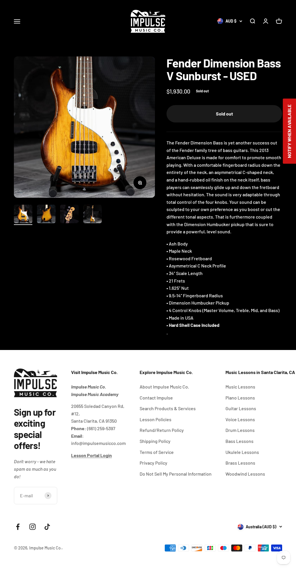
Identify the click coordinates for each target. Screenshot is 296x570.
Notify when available (289, 131)
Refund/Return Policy (162, 430)
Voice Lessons (240, 419)
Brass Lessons (240, 462)
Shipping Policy (155, 441)
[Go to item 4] (92, 215)
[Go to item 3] (69, 215)
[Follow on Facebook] (18, 527)
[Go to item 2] (46, 215)
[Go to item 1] (23, 215)
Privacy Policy (153, 462)
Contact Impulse (156, 397)
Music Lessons (240, 386)
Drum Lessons (240, 430)
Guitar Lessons (240, 408)
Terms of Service (157, 452)
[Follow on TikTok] (47, 527)
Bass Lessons (239, 441)
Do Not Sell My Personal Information (176, 473)
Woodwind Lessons (245, 473)
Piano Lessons (240, 397)
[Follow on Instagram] (32, 527)
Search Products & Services (168, 408)
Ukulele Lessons (242, 452)
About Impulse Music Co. (164, 386)
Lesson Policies (155, 419)
